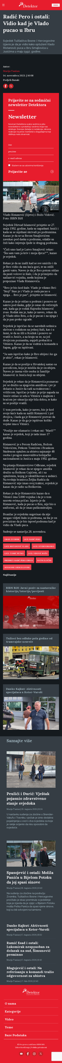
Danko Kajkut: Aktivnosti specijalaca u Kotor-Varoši (24, 690)
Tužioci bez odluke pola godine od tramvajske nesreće (29, 640)
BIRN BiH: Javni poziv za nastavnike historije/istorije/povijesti (31, 589)
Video (55, 5)
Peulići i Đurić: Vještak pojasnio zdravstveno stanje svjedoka (28, 798)
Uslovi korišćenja (22, 1047)
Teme (9, 1027)
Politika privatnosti (39, 1047)
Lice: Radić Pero (32, 539)
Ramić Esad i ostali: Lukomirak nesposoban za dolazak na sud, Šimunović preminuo (28, 949)
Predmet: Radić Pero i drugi (19, 560)
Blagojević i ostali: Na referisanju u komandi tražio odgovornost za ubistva (30, 972)
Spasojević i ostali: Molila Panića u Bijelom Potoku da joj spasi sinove (30, 877)
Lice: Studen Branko (43, 546)
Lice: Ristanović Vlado (17, 546)
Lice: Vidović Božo (37, 553)
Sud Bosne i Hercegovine (17, 567)
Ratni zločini (44, 560)
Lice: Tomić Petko (14, 553)
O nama (10, 1003)
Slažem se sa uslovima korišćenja (27, 165)
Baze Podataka (15, 1035)
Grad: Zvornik (12, 539)
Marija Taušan (11, 70)
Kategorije (13, 1011)
